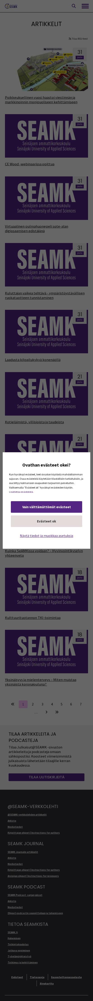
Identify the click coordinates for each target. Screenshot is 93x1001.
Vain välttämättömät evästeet (46, 507)
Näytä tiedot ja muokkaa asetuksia (46, 535)
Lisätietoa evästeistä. (21, 491)
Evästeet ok (46, 521)
